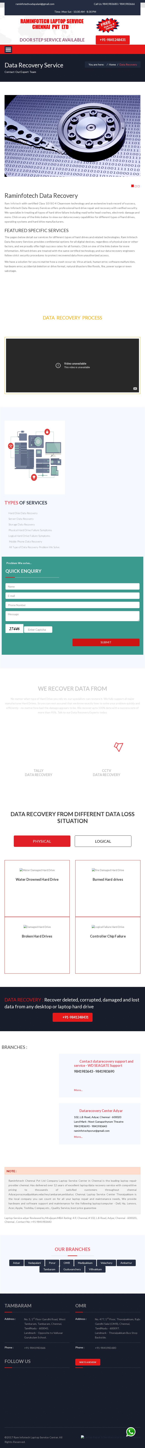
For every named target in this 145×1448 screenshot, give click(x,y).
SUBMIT (106, 642)
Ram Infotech (13, 203)
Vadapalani (34, 1262)
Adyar (16, 1262)
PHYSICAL (42, 841)
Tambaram (49, 1269)
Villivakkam (95, 1269)
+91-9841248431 (113, 40)
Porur (52, 1262)
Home (112, 64)
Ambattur (126, 1262)
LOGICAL (103, 841)
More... (78, 1090)
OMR (67, 1262)
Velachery (106, 1262)
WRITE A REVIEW (87, 1362)
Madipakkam (85, 1262)
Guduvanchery (72, 1269)
